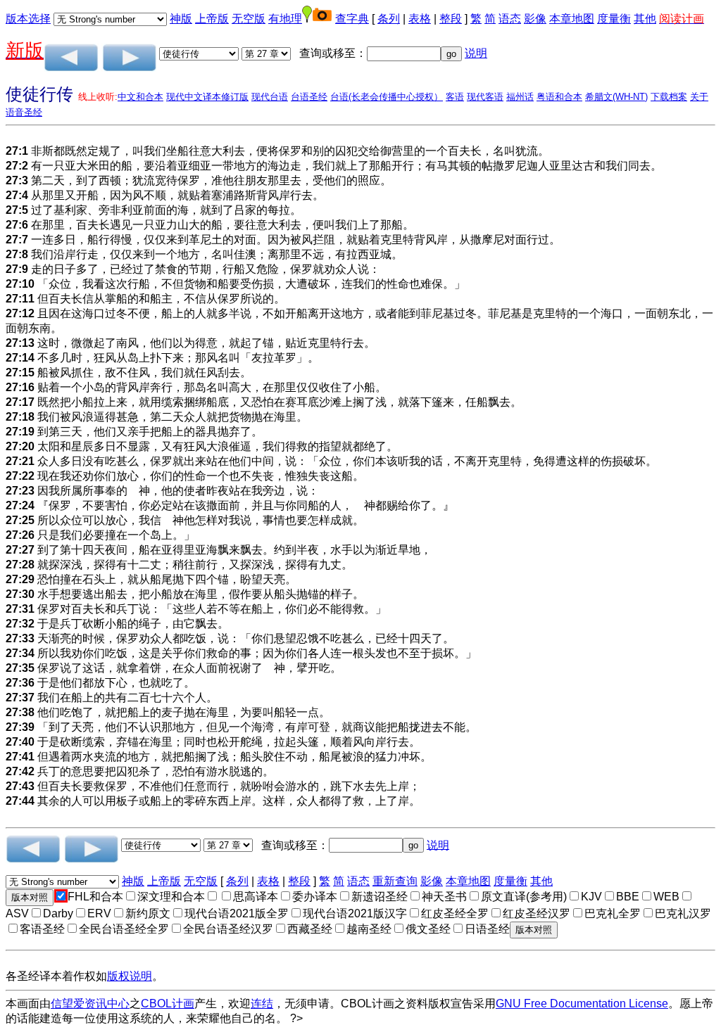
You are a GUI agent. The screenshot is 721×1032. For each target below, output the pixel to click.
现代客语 (485, 96)
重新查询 (395, 881)
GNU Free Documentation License (582, 1003)
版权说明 (129, 976)
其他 (645, 19)
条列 (388, 19)
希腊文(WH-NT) (616, 96)
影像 (535, 19)
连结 (262, 1003)
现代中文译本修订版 (207, 96)
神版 (181, 19)
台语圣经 (309, 96)
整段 (450, 19)
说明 (476, 53)
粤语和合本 (559, 96)
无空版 (248, 19)
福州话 (520, 96)
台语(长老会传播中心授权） (386, 96)
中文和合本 (140, 96)
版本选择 (28, 19)
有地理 (285, 19)
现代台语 (269, 96)
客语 (455, 96)
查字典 (352, 19)
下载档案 (669, 96)
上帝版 (212, 19)
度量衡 (614, 19)
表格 (419, 19)
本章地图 (571, 19)
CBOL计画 (167, 1003)
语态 (510, 19)
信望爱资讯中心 (90, 1003)
